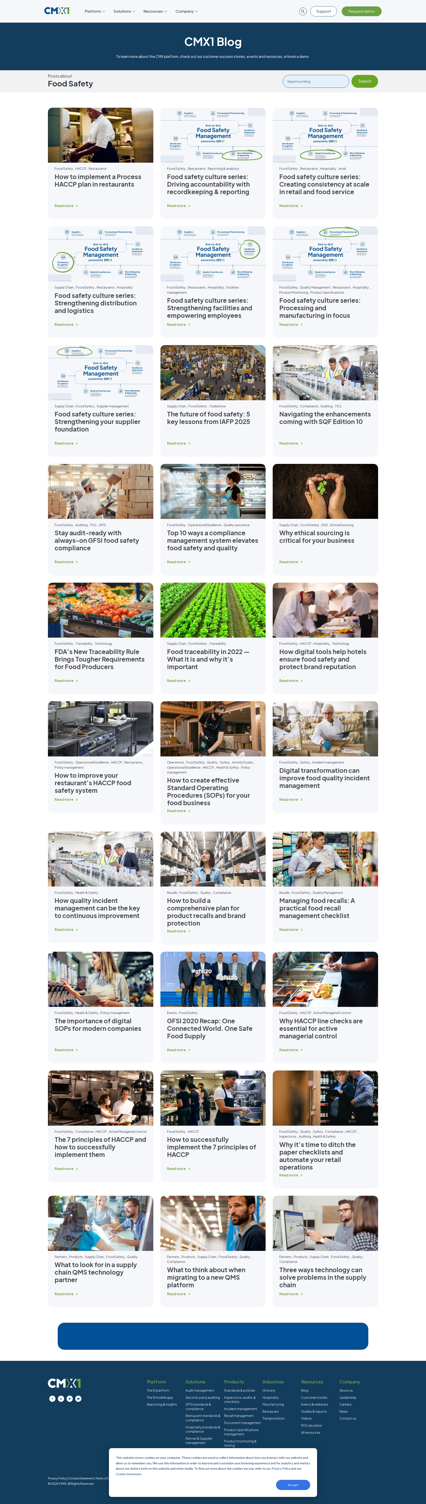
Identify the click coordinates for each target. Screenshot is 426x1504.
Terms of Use (104, 1478)
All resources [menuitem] (310, 1432)
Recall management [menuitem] (239, 1416)
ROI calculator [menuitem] (311, 1425)
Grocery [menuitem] (268, 1390)
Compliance (309, 406)
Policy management (69, 767)
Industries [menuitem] (273, 1381)
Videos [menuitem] (306, 1418)
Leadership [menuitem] (347, 1397)
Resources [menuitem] (312, 1381)
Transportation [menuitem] (273, 1418)
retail (342, 168)
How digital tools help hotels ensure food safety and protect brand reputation (323, 659)
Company (185, 11)
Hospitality (328, 168)
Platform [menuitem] (156, 1381)
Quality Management (315, 287)
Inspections (287, 1136)
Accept (293, 1485)
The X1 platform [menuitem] (158, 1390)
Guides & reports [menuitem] (314, 1411)
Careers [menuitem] (345, 1404)
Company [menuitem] (349, 1381)
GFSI (102, 525)
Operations (175, 762)
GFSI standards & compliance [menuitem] (198, 1406)
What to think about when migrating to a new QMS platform (206, 1277)
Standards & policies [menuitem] (239, 1390)
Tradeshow (217, 406)
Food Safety (64, 168)
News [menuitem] (343, 1411)
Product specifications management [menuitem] (241, 1432)
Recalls (172, 893)
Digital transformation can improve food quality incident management (324, 777)
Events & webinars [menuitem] (314, 1404)
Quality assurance (237, 525)
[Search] (364, 81)
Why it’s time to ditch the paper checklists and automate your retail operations (317, 1156)
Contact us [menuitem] (347, 1418)
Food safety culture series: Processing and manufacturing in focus (320, 307)
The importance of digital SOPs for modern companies (98, 1024)
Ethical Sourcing (342, 525)
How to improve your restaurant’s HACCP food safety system (93, 782)
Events (172, 1013)
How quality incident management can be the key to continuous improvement (97, 908)
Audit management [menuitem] (199, 1390)
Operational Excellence (204, 525)
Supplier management (113, 406)
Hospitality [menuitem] (270, 1397)
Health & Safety (227, 767)
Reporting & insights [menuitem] (162, 1404)
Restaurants (97, 168)
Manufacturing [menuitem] (273, 1404)
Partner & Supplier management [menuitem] (198, 1440)
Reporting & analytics (223, 168)
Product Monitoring (293, 292)
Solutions (122, 11)
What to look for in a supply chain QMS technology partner (96, 1272)
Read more (64, 205)
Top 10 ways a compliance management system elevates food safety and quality (212, 540)
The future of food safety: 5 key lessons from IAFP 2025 (208, 417)
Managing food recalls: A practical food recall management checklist (317, 908)
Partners (61, 1257)
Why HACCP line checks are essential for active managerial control (321, 1028)
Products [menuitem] (234, 1381)
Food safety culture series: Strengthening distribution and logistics (96, 302)
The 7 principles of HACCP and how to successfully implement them (100, 1146)
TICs (338, 406)
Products (76, 1257)
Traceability (84, 643)
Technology (103, 643)
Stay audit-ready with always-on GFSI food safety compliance (97, 540)
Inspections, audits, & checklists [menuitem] (240, 1399)
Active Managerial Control (332, 1013)
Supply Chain (64, 287)
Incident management (328, 762)
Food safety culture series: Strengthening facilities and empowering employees (209, 307)
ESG (324, 525)
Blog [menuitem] (304, 1390)
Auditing (326, 406)
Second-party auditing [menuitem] (202, 1397)
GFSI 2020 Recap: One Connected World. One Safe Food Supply (209, 1028)
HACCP (81, 168)
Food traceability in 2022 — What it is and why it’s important (208, 659)
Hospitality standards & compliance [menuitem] (202, 1429)
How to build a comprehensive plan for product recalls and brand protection (206, 912)
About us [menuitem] (346, 1390)
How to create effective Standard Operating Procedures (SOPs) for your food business (208, 791)
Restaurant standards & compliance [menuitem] (203, 1418)
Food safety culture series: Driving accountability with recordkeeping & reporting (208, 184)
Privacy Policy (281, 1468)
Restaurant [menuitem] (270, 1411)
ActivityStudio (242, 762)
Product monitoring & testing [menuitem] (240, 1443)
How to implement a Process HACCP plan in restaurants (98, 180)
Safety (225, 762)
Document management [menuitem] (242, 1423)
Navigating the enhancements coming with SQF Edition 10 (325, 417)
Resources (153, 11)
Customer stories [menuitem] (314, 1397)
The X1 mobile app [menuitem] (160, 1397)
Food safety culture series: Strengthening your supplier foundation (97, 421)
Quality (212, 762)
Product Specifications (327, 292)
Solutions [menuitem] (195, 1381)
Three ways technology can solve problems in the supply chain (322, 1277)
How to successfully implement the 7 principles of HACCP (211, 1146)
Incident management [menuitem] (240, 1409)
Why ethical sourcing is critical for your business (316, 536)
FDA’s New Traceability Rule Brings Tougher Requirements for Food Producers (100, 659)
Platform (93, 11)
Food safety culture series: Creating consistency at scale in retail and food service (324, 184)
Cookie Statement (128, 1474)
